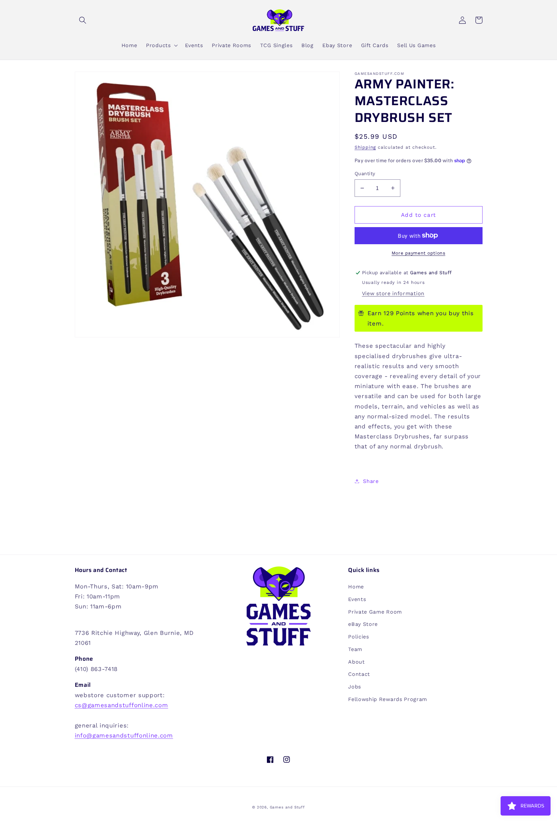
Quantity (365, 173)
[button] (83, 20)
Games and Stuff (287, 807)
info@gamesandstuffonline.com (124, 735)
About (356, 662)
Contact (359, 674)
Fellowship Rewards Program (387, 699)
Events (357, 599)
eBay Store (363, 624)
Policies (358, 637)
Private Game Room (375, 612)
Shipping (365, 147)
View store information (393, 293)
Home (356, 587)
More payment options (418, 253)
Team (355, 649)
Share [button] (370, 481)
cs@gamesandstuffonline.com (121, 705)
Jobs (354, 687)
